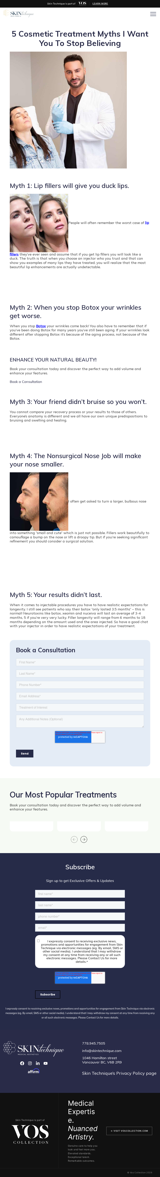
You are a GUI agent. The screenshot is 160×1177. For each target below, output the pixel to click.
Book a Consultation (26, 381)
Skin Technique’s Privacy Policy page (119, 1073)
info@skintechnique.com (102, 1050)
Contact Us (93, 1017)
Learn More (100, 3)
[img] (82, 4)
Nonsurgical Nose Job (79, 456)
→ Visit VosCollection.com (129, 1130)
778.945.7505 (93, 1043)
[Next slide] (84, 839)
